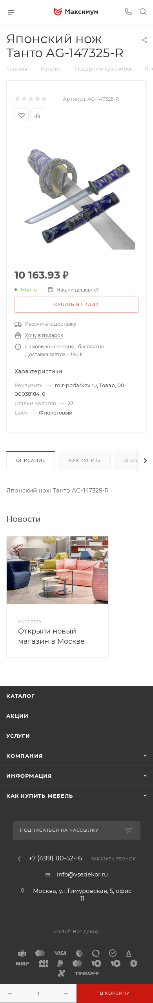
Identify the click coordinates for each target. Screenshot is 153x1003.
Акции (17, 716)
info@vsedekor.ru (82, 874)
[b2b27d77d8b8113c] (76, 190)
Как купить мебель (39, 796)
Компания (24, 756)
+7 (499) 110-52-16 (55, 858)
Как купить (85, 460)
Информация (29, 776)
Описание (30, 460)
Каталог (20, 696)
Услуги (18, 736)
